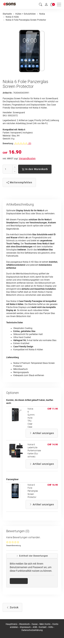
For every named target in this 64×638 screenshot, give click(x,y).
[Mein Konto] (46, 4)
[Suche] (40, 4)
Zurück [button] (13, 607)
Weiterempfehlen (20, 182)
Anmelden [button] (20, 580)
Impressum (25, 627)
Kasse (35, 624)
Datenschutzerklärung (32, 630)
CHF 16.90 (52, 485)
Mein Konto (44, 624)
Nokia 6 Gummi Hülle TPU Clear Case (31, 418)
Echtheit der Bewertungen (33, 556)
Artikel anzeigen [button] (43, 433)
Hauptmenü (11, 624)
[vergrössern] (32, 51)
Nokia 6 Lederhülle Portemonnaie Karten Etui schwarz (34, 450)
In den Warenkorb (36, 169)
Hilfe (50, 627)
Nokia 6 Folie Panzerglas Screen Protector (33, 491)
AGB (35, 627)
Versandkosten (27, 158)
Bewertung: (8, 143)
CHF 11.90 (52, 409)
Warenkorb (24, 624)
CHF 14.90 (52, 444)
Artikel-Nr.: (8, 93)
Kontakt (42, 627)
